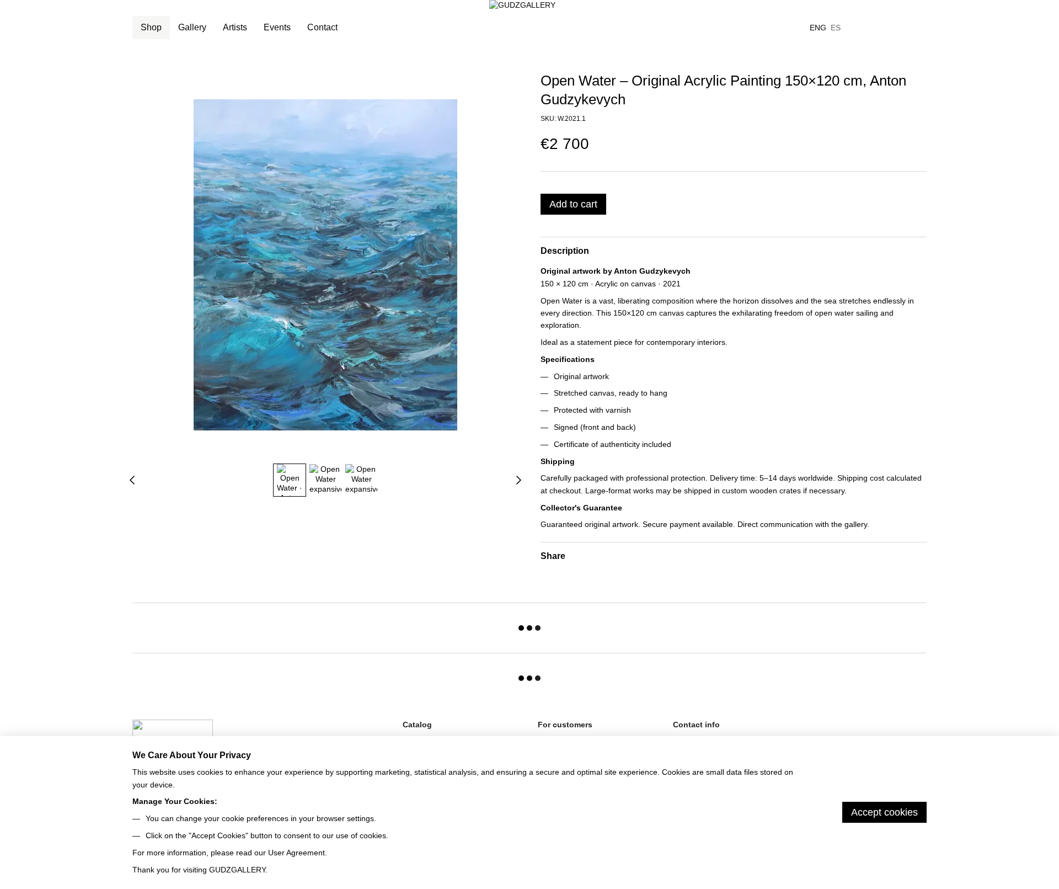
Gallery (192, 27)
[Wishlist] (860, 27)
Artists (235, 27)
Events (277, 27)
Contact (322, 27)
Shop (151, 27)
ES (836, 27)
